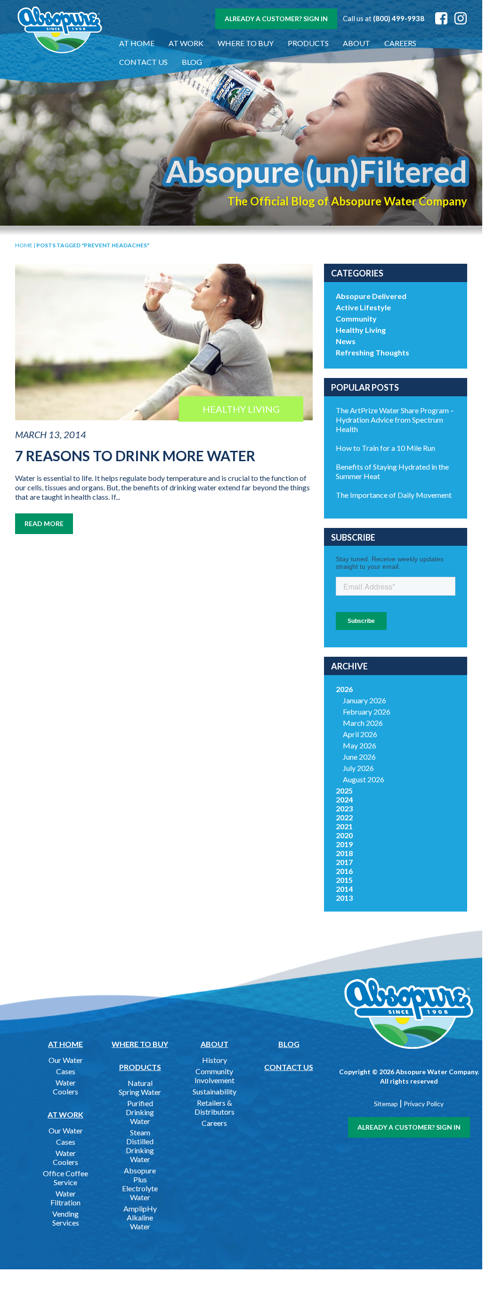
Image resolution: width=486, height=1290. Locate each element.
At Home (136, 43)
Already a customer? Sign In (276, 19)
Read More (44, 523)
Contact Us (143, 61)
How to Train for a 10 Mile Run (385, 447)
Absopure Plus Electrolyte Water (140, 1184)
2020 (344, 835)
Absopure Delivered (371, 295)
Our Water (66, 1059)
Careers (400, 43)
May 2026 (359, 745)
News (346, 341)
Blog (192, 61)
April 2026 (360, 734)
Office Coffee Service (65, 1178)
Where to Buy (246, 43)
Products (308, 43)
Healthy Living (361, 329)
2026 (344, 688)
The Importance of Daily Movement (394, 494)
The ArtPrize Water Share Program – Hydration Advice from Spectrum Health (395, 419)
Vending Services (65, 1218)
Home (23, 245)
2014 (344, 888)
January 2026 (364, 700)
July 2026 (358, 767)
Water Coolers (65, 1087)
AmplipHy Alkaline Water (140, 1217)
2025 (344, 790)
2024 (344, 799)
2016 (344, 870)
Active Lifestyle (363, 307)
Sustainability (214, 1091)
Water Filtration (65, 1198)
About (356, 43)
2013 (344, 897)
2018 (344, 853)
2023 (344, 808)
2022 (344, 817)
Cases (65, 1071)
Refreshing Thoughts (372, 352)
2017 (344, 861)
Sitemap (386, 1104)
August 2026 (363, 779)
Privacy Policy (424, 1104)
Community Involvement (214, 1076)
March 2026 (363, 722)
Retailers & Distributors (214, 1107)
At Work (186, 43)
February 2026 (366, 711)
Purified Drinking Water (140, 1112)
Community (356, 318)
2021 (344, 826)
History (214, 1059)
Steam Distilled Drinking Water (140, 1146)
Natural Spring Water (140, 1087)
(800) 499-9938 (398, 18)
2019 (344, 844)
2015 (344, 879)
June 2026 (359, 756)
